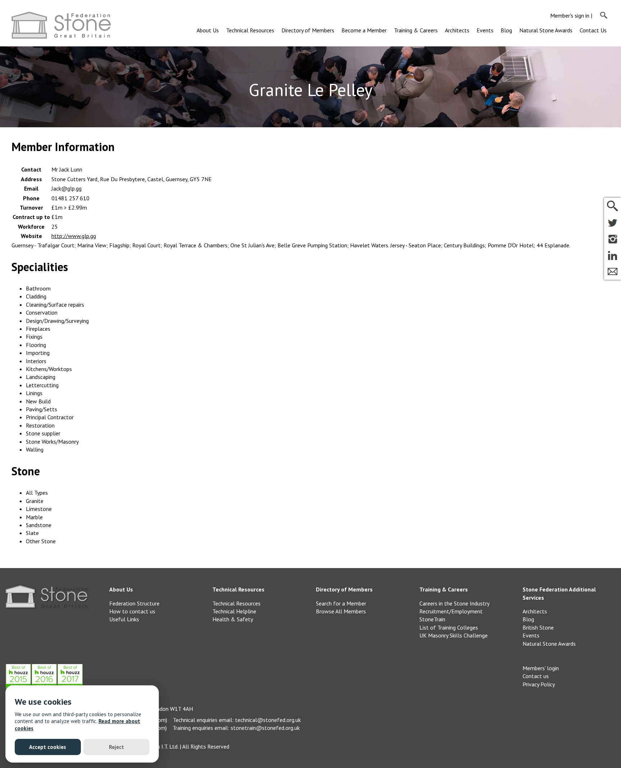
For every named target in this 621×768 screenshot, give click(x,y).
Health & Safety (232, 619)
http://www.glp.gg (73, 235)
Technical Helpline (234, 611)
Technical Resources (250, 30)
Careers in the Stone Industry (454, 603)
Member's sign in (569, 15)
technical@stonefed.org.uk (268, 719)
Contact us (536, 676)
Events (485, 30)
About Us (208, 30)
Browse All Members (341, 611)
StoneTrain (432, 619)
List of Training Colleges (448, 627)
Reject (116, 747)
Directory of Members (307, 30)
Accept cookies (47, 747)
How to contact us (132, 611)
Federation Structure (134, 603)
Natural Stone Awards (545, 30)
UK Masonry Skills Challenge (453, 635)
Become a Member (364, 30)
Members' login (541, 668)
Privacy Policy (539, 684)
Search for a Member (341, 603)
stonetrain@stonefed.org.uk (265, 727)
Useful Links (124, 619)
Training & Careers (416, 30)
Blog (506, 30)
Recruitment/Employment (451, 611)
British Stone (538, 627)
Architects (457, 30)
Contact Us (593, 30)
